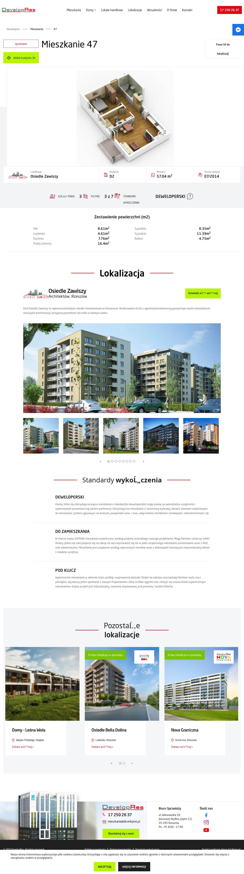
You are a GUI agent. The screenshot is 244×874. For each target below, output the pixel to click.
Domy (90, 10)
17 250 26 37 (229, 10)
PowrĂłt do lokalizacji (223, 49)
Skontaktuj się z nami (121, 833)
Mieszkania (74, 10)
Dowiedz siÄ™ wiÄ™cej (203, 293)
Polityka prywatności (95, 849)
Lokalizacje (135, 10)
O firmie (172, 10)
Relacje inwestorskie (120, 849)
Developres (13, 29)
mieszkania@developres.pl (124, 821)
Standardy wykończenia (147, 849)
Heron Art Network (231, 849)
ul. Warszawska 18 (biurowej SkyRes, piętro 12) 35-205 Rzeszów (175, 818)
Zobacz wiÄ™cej (22, 746)
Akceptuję (104, 866)
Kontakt (187, 10)
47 (55, 29)
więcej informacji (134, 866)
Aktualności (154, 10)
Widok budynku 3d (24, 57)
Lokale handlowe (112, 10)
